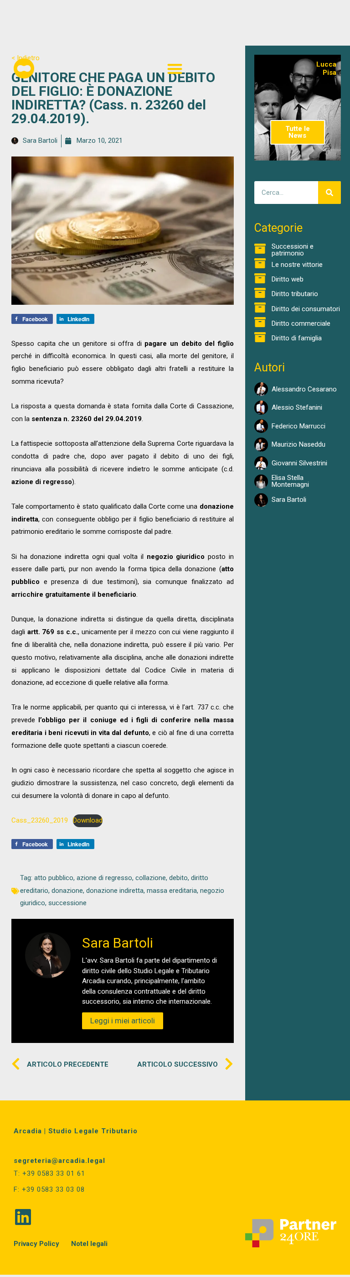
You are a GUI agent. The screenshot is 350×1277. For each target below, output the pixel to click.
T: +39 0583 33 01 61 (49, 1173)
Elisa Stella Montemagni (290, 481)
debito (178, 878)
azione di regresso (104, 878)
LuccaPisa (326, 68)
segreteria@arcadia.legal (59, 1161)
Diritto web (288, 279)
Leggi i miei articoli (122, 1020)
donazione (67, 890)
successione (67, 903)
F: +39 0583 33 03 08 (49, 1189)
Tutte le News (297, 132)
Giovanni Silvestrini (299, 463)
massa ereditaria (172, 890)
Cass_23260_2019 (39, 820)
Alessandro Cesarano (304, 389)
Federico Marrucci (298, 426)
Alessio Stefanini (297, 407)
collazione (150, 878)
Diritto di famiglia (297, 338)
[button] (175, 69)
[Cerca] (329, 192)
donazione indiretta (115, 890)
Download (88, 820)
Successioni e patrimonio (293, 249)
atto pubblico (53, 878)
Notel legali (89, 1244)
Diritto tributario (295, 294)
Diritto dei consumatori (306, 309)
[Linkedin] (23, 1217)
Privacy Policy (36, 1244)
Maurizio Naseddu (298, 444)
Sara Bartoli (289, 499)
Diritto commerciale (301, 323)
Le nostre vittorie (297, 265)
